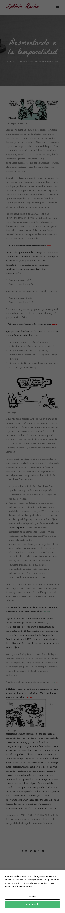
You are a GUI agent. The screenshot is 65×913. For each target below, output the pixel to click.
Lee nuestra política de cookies (29, 884)
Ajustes (32, 896)
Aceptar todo (32, 904)
